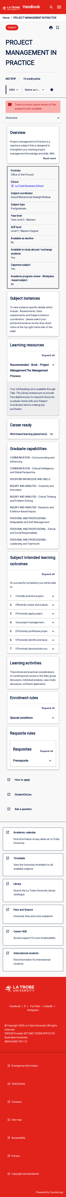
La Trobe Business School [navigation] (29, 185)
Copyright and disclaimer (25, 1173)
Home (6, 17)
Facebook (15, 1006)
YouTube (35, 1006)
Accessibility (18, 1137)
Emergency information (25, 1065)
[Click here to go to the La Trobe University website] (11, 9)
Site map (17, 1119)
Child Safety (18, 1083)
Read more (49, 158)
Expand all (48, 355)
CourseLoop (56, 1192)
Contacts (17, 1101)
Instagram (33, 1010)
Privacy (16, 1156)
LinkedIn (48, 1006)
